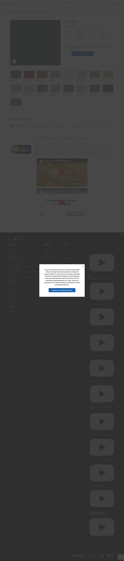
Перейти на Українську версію (62, 290)
